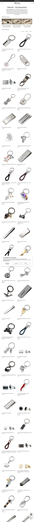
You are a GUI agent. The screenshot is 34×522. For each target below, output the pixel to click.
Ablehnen (25, 263)
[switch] (31, 518)
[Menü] (1, 3)
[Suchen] (3, 3)
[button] (27, 31)
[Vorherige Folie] (3, 80)
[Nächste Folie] (15, 80)
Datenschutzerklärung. (6, 260)
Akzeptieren (16, 263)
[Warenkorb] (33, 3)
